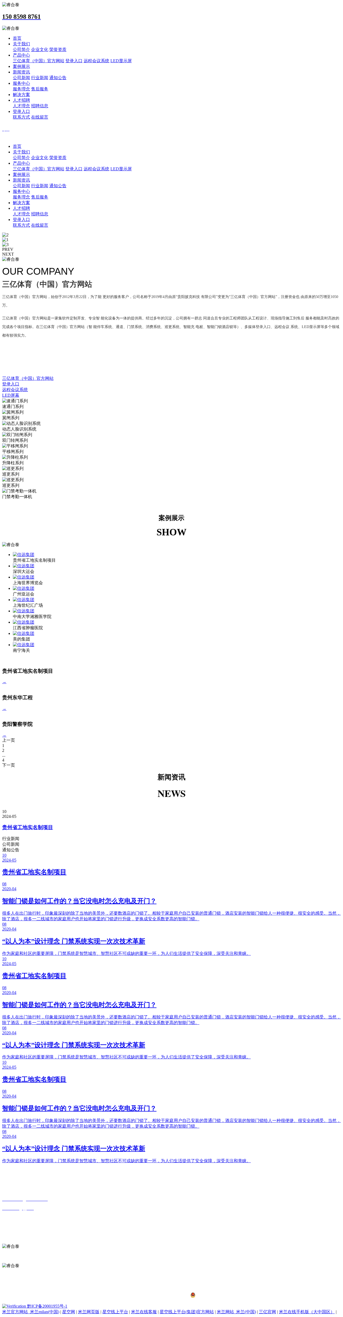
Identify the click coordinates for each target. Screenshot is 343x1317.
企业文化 (39, 49)
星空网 (68, 1311)
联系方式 (21, 117)
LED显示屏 (121, 60)
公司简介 (21, 49)
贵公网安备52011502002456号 (224, 1296)
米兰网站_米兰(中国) (236, 1311)
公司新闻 (21, 77)
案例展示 (21, 66)
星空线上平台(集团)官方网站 (187, 1311)
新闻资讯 (21, 72)
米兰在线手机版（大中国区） (307, 1311)
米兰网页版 (88, 1311)
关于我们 (21, 44)
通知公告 (57, 77)
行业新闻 (39, 77)
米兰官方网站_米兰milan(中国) (30, 1311)
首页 (17, 38)
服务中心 (21, 83)
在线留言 (39, 117)
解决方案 (21, 94)
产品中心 (21, 55)
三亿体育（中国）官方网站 (38, 60)
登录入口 (74, 60)
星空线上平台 (115, 1311)
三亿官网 (267, 1311)
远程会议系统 (96, 60)
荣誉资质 (57, 49)
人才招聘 (21, 100)
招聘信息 (39, 106)
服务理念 (21, 89)
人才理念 (21, 106)
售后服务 (39, 89)
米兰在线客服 (144, 1311)
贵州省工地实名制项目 (27, 827)
